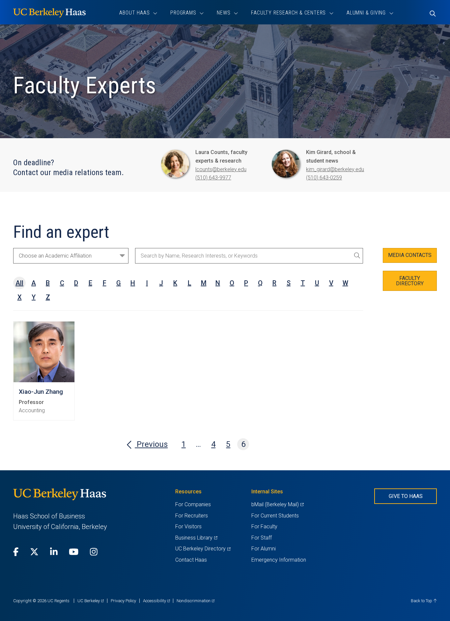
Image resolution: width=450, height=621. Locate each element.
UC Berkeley (90, 600)
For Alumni (263, 548)
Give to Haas (406, 496)
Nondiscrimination (195, 600)
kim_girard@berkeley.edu (335, 169)
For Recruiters (191, 515)
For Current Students (275, 515)
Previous (151, 444)
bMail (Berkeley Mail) (277, 504)
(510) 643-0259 (324, 177)
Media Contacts (410, 255)
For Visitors (188, 526)
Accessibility (156, 600)
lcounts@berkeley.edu (220, 169)
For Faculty (264, 526)
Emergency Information (278, 560)
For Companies (193, 504)
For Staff (261, 538)
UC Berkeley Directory (202, 548)
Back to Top (422, 601)
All (19, 283)
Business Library (196, 538)
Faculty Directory (410, 281)
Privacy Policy (123, 600)
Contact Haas (191, 560)
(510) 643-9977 (213, 177)
